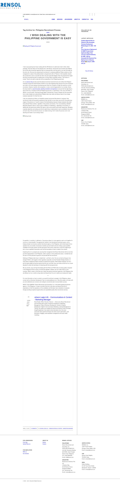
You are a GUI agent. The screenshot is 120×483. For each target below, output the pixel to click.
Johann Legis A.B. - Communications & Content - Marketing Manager (56, 428)
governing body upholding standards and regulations (45, 89)
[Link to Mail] (96, 14)
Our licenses (26, 453)
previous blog (29, 82)
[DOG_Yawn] (48, 54)
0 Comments (34, 428)
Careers (44, 444)
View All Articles (89, 71)
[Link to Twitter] (88, 14)
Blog (48, 32)
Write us (25, 451)
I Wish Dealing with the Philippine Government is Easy (48, 36)
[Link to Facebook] (91, 14)
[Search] (95, 19)
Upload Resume (26, 444)
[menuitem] (53, 19)
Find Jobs (25, 442)
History (44, 442)
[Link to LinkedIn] (93, 14)
